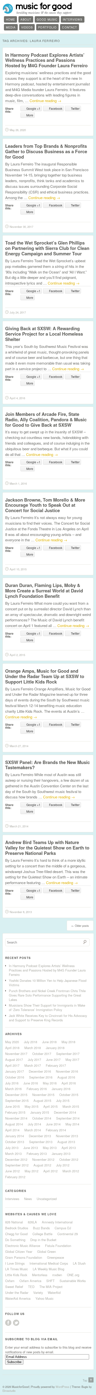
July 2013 (11, 1147)
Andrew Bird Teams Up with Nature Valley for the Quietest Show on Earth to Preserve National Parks (47, 847)
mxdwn (57, 1274)
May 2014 (72, 1124)
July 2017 (34, 1059)
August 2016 (66, 1077)
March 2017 (32, 1065)
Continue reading (45, 100)
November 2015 (43, 1094)
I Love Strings (15, 1263)
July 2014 (34, 1124)
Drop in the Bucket (43, 1239)
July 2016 (11, 1083)
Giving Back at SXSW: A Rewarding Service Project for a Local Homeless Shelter (44, 333)
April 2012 (50, 1171)
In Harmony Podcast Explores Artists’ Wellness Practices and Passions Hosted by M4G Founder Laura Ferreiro (46, 60)
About (25, 19)
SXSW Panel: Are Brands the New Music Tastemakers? (47, 765)
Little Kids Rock (16, 1274)
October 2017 (41, 1053)
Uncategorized (47, 1198)
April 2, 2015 (17, 655)
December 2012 (16, 1159)
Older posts (80, 926)
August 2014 (14, 1124)
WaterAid (54, 1292)
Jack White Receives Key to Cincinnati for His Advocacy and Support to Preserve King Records (48, 1017)
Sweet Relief (14, 1286)
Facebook (8, 1323)
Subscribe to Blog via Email (31, 1339)
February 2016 (37, 1088)
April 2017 (12, 1065)
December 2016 (40, 1071)
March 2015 (71, 1106)
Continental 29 (67, 1233)
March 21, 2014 (19, 826)
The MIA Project (51, 1286)
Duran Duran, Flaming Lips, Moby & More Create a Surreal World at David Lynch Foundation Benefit (44, 590)
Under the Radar (16, 1292)
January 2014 (14, 1136)
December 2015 (16, 1094)
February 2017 (56, 1065)
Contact (69, 27)
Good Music (47, 19)
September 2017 (68, 1053)
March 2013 (13, 1153)
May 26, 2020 (18, 130)
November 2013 (67, 1136)
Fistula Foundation (58, 1245)
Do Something (15, 1239)
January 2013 (61, 1153)
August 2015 (42, 1100)
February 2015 (15, 1112)
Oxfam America (30, 1280)
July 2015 (62, 1100)
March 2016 (13, 1088)
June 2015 (12, 1106)
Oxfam (10, 1280)
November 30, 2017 (21, 227)
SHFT (50, 1280)
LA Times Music (16, 1269)
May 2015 (31, 1106)
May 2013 (50, 1147)
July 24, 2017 (18, 312)
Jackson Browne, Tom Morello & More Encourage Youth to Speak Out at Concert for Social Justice (45, 505)
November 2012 (43, 1159)
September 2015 (17, 1100)
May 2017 (72, 1059)
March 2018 (32, 1047)
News (28, 1198)
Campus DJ (63, 1228)
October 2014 (41, 1118)
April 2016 (69, 1083)
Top (85, 1380)
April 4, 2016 (17, 398)
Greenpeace (55, 1257)
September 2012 (17, 1165)
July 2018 (30, 1041)
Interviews (72, 19)
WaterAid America (18, 1298)
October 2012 (68, 1159)
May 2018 (68, 1041)
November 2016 (67, 1071)
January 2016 (61, 1088)
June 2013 (30, 1147)
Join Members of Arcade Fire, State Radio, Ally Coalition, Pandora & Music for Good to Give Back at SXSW (46, 419)
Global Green (46, 1251)
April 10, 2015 (18, 569)
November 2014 (16, 1118)
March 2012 (71, 1171)
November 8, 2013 (21, 912)
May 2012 (31, 1171)
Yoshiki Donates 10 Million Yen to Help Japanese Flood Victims (47, 982)
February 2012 (15, 1177)
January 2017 (14, 1071)
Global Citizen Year (18, 1251)
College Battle (42, 1233)
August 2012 (42, 1165)
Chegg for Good (16, 1233)
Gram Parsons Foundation (23, 1257)
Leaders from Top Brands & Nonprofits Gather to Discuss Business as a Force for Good (46, 151)
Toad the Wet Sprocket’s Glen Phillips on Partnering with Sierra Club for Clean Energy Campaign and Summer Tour (47, 248)
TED (31, 1286)
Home (10, 19)
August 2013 (66, 1141)
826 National (14, 1222)
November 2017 (16, 1053)
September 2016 (40, 1077)
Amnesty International (57, 1222)
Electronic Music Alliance (22, 1245)
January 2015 (39, 1112)
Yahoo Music (44, 1298)
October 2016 (14, 1077)
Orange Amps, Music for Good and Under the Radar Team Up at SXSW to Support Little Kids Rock (44, 676)
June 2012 (12, 1171)
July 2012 (62, 1165)
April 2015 (50, 1106)
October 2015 (68, 1094)
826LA (32, 1222)
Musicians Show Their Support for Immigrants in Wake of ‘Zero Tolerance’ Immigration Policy (47, 1007)
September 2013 (40, 1141)
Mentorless (39, 1274)
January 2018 (55, 1047)
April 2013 (69, 1147)
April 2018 (12, 1047)
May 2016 (50, 1083)
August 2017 (14, 1059)
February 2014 (56, 1130)
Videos (27, 27)
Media (11, 27)
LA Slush (79, 1263)
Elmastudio (9, 1391)
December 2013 (40, 1136)
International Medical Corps (49, 1263)
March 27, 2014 (19, 746)
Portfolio (47, 27)
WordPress (62, 1387)
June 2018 (49, 1041)
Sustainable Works (73, 1280)
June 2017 (53, 1059)
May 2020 (12, 1041)
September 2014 (68, 1118)
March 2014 (32, 1130)
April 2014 (12, 1130)
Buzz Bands (41, 1228)
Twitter (16, 1323)
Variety (38, 1292)
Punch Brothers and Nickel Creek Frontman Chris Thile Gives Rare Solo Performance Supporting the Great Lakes (47, 995)
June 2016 (30, 1083)
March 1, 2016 (18, 483)
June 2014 (53, 1124)
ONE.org (73, 1274)
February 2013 (37, 1153)
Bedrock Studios (16, 1228)
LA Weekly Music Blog (48, 1269)
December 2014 (65, 1112)
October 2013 (14, 1141)
